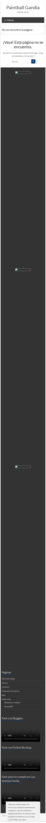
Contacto (5, 687)
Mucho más (6, 699)
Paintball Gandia (23, 7)
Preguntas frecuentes (11, 691)
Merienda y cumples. (12, 702)
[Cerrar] (38, 804)
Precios (5, 683)
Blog (3, 695)
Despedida (8, 706)
